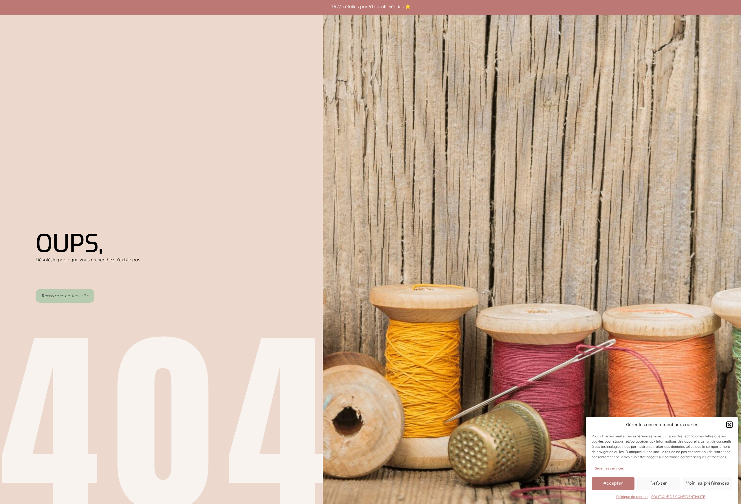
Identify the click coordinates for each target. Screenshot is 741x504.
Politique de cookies (632, 496)
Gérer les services (609, 468)
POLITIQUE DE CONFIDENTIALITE (678, 496)
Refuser (658, 483)
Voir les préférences (707, 483)
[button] (729, 425)
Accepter (613, 483)
